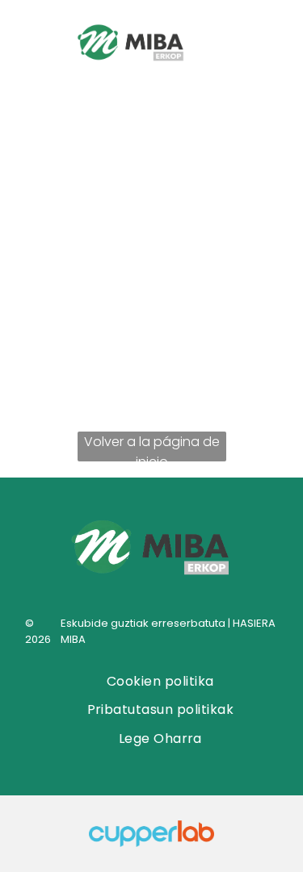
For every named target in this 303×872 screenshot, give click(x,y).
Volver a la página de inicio (152, 446)
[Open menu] (260, 44)
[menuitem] (160, 681)
